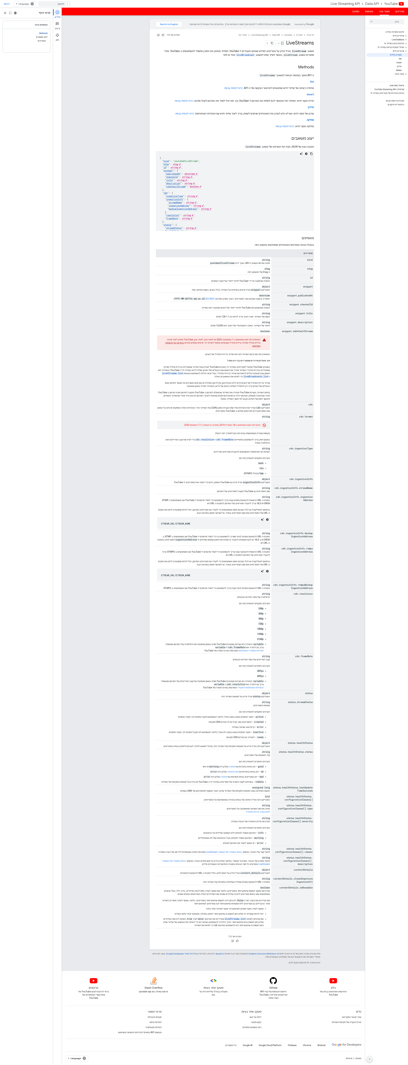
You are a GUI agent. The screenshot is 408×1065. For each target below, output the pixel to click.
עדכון (311, 107)
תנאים (358, 1058)
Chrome (307, 1045)
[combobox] (54, 4)
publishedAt (173, 173)
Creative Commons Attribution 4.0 (264, 954)
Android (321, 1045)
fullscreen (10, 13)
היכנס (7, 4)
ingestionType (174, 196)
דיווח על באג (255, 1017)
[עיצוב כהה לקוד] (306, 153)
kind (166, 161)
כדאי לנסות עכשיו (233, 88)
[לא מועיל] (158, 35)
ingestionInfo (174, 199)
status (167, 224)
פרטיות (349, 1058)
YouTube (391, 4)
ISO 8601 (210, 298)
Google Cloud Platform (270, 1045)
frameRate (172, 218)
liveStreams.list (172, 373)
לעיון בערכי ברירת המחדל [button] (258, 812)
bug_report (15, 13)
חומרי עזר (384, 11)
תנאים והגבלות (155, 1017)
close (5, 13)
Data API (372, 4)
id (165, 167)
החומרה (233, 766)
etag (166, 164)
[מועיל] (163, 35)
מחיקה (310, 119)
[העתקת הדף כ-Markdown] (272, 43)
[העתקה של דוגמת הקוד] (311, 153)
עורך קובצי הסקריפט (351, 1017)
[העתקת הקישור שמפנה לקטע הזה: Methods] (295, 67)
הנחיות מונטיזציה (154, 1027)
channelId (172, 176)
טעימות (369, 11)
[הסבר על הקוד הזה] (301, 153)
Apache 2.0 (220, 954)
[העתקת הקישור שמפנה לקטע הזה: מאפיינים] (298, 238)
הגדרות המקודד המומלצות (251, 650)
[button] (387, 36)
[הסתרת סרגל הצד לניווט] (369, 1059)
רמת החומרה (233, 771)
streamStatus (174, 227)
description (173, 183)
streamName (175, 202)
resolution (172, 215)
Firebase (292, 1045)
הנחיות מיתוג (155, 1022)
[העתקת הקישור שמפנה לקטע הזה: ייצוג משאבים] (288, 139)
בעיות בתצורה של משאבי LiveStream (224, 852)
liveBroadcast (245, 54)
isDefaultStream (176, 186)
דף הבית (310, 35)
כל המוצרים (231, 1045)
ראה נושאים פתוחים (251, 1027)
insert (310, 94)
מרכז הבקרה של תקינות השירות (346, 1022)
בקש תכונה (256, 1022)
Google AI (247, 1045)
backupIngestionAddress (183, 208)
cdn (166, 192)
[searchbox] (386, 21)
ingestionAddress (179, 205)
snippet (168, 170)
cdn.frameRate (225, 439)
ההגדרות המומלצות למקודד (250, 687)
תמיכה (355, 11)
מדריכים (399, 11)
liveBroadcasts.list (256, 376)
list (312, 81)
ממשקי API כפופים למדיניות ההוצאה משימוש (140, 1032)
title (169, 180)
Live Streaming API (345, 4)
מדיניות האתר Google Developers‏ (181, 954)
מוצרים (299, 35)
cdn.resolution (204, 439)
